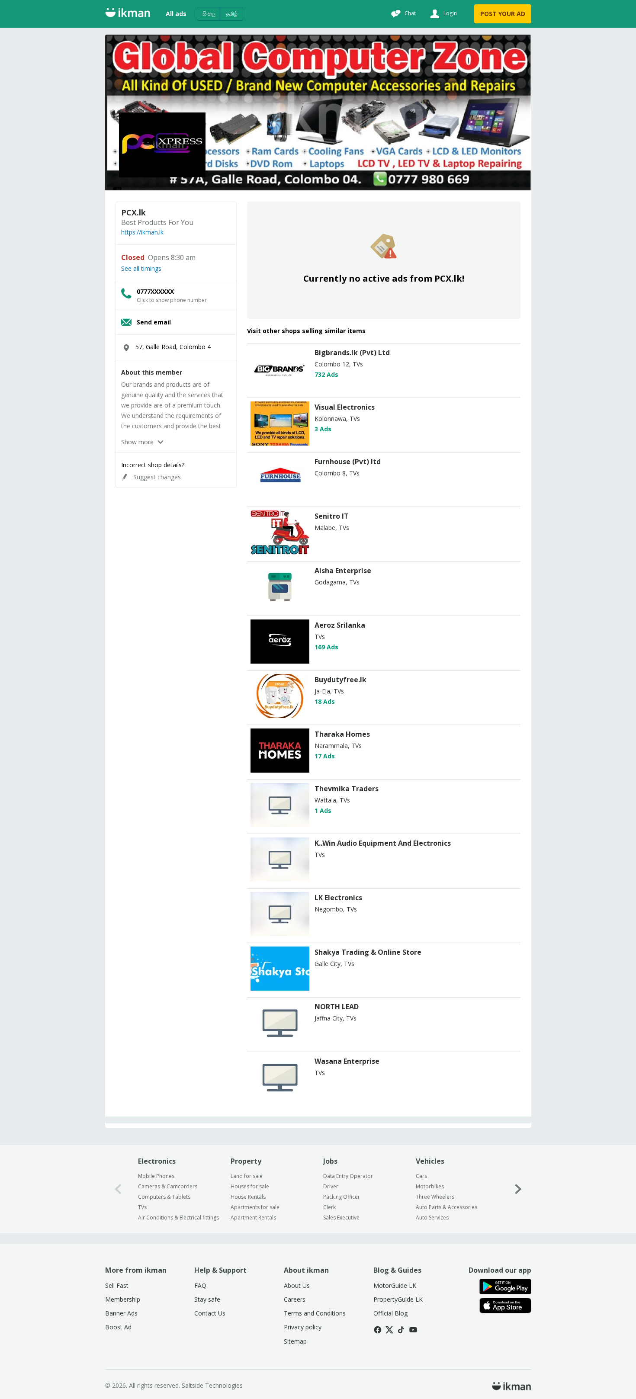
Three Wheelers (435, 1196)
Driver (330, 1186)
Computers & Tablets (164, 1196)
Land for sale (247, 1176)
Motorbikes (430, 1186)
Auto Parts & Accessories (446, 1207)
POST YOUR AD (502, 14)
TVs (142, 1207)
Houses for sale (250, 1186)
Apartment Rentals (253, 1217)
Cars (421, 1176)
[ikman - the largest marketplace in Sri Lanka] (127, 14)
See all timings (141, 268)
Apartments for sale (255, 1207)
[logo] (280, 389)
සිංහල (208, 13)
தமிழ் (232, 13)
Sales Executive (341, 1217)
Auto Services (432, 1217)
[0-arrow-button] (118, 1189)
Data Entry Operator (348, 1176)
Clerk (329, 1207)
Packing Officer (341, 1196)
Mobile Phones (156, 1176)
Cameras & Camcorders (167, 1186)
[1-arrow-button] (518, 1189)
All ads (176, 14)
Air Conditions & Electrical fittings (178, 1217)
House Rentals (248, 1196)
